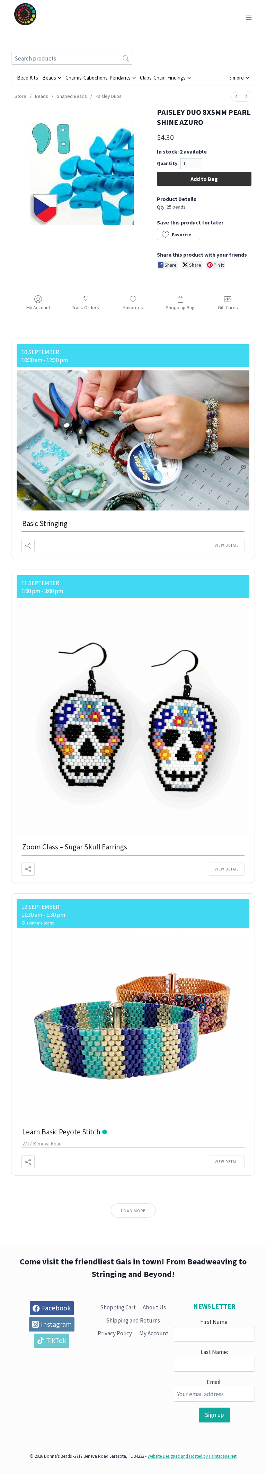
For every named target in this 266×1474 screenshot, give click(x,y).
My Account (38, 307)
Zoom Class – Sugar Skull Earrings (74, 846)
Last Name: (214, 1352)
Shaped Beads (72, 96)
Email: (214, 1382)
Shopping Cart (118, 1307)
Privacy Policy (115, 1333)
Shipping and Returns (133, 1320)
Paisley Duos (109, 96)
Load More (133, 1210)
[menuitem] (236, 96)
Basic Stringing (45, 523)
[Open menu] (248, 17)
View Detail (227, 545)
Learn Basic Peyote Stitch (61, 1131)
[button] (239, 77)
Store (20, 96)
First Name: (214, 1322)
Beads (41, 96)
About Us (154, 1307)
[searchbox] (71, 58)
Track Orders (85, 307)
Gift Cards (228, 307)
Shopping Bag (180, 307)
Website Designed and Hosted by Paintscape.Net (192, 1456)
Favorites (133, 307)
